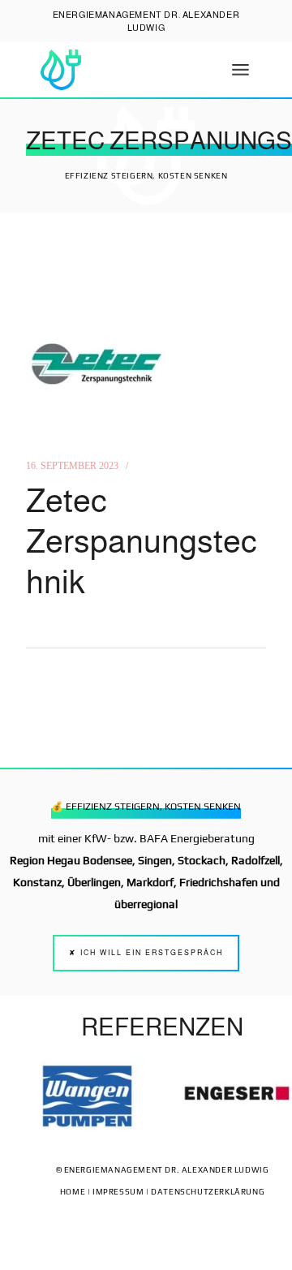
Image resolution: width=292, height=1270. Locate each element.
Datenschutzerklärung (207, 1191)
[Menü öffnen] (240, 70)
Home (72, 1191)
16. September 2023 (72, 465)
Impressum (118, 1191)
